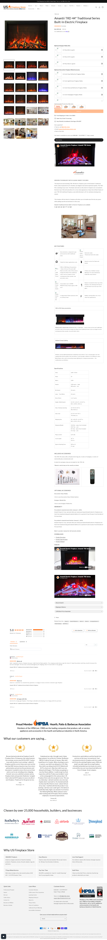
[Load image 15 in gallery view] (31, 99)
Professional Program (9, 889)
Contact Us (6, 900)
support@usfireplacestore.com (67, 129)
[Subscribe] (65, 918)
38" (64, 207)
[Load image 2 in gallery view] (20, 64)
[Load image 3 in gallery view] (31, 64)
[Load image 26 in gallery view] (20, 133)
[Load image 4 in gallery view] (43, 64)
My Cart (6, 895)
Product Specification (62, 539)
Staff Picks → (65, 623)
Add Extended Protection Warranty (63, 104)
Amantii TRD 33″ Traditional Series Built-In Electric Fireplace (24, 667)
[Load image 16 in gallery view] (43, 99)
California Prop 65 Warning (35, 907)
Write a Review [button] (92, 630)
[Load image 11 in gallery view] (31, 87)
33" (61, 207)
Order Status (7, 897)
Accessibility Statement (35, 910)
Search (5, 892)
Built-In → (82, 621)
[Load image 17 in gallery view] (9, 110)
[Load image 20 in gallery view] (43, 110)
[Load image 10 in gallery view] (20, 87)
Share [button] (57, 617)
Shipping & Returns (33, 897)
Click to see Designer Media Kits (63, 503)
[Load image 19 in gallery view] (31, 110)
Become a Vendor (8, 905)
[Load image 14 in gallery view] (20, 99)
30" (59, 207)
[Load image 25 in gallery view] (9, 133)
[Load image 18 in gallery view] (20, 110)
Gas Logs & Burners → (94, 621)
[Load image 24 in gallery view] (43, 122)
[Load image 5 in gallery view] (9, 76)
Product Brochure (61, 537)
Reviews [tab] (13, 641)
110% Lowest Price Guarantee (36, 892)
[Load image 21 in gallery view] (9, 122)
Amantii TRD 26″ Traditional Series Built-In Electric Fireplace (24, 685)
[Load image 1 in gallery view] (9, 64)
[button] (31, 5)
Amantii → (67, 621)
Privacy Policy (32, 902)
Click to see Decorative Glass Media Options (66, 497)
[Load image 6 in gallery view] (20, 76)
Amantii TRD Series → (74, 621)
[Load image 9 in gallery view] (9, 87)
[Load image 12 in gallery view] (43, 87)
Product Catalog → (58, 623)
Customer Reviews (33, 889)
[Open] (3, 936)
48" (71, 207)
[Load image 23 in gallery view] (31, 122)
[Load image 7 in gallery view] (31, 76)
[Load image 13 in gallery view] (9, 99)
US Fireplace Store (55, 930)
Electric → (87, 621)
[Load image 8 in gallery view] (43, 76)
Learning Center (33, 895)
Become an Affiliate (8, 902)
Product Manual (60, 541)
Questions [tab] (22, 641)
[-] (58, 107)
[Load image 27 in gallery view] (31, 133)
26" (56, 207)
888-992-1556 (66, 127)
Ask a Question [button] (78, 630)
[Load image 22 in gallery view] (20, 122)
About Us (31, 900)
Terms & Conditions (34, 905)
